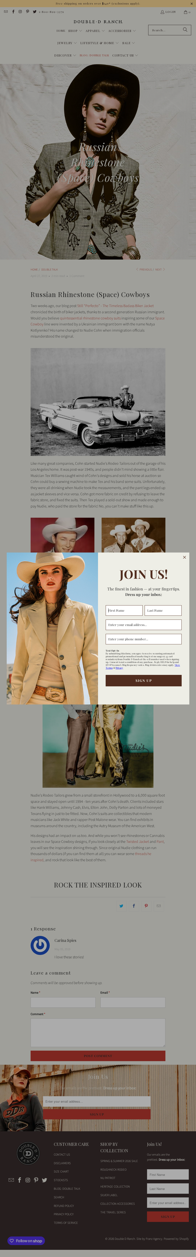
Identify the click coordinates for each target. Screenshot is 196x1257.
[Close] (184, 557)
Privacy (119, 667)
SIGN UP (144, 680)
